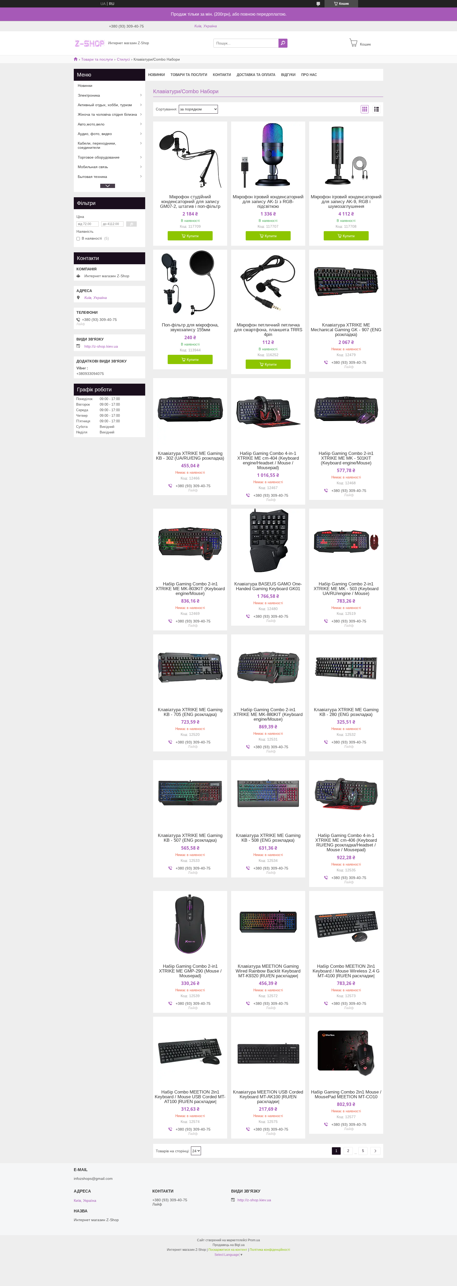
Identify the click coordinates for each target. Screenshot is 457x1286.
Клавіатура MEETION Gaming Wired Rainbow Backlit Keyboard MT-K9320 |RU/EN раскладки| (268, 971)
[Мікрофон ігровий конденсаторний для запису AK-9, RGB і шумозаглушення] (346, 155)
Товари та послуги (97, 59)
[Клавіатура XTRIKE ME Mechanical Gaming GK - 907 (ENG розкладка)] (346, 283)
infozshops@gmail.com (93, 1178)
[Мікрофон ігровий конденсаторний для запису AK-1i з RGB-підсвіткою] (268, 155)
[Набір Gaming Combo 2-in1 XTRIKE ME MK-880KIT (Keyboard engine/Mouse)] (268, 667)
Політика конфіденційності (270, 1250)
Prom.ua (254, 1240)
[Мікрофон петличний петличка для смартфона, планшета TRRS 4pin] (268, 283)
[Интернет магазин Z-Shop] (89, 43)
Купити (193, 236)
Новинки (156, 75)
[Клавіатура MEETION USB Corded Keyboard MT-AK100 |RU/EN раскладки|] (268, 1050)
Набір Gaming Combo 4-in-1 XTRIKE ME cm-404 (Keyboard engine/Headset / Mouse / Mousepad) (268, 460)
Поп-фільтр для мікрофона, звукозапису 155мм (190, 327)
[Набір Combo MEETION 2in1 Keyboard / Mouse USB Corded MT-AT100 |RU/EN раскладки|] (190, 1050)
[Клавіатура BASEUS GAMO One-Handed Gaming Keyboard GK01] (268, 542)
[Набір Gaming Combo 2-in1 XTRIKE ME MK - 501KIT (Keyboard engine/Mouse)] (346, 411)
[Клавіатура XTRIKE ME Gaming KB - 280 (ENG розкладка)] (346, 667)
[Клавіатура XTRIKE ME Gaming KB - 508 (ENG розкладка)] (268, 793)
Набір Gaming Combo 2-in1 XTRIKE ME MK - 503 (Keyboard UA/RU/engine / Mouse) (346, 589)
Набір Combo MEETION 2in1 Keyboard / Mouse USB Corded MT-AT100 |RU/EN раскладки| (190, 1097)
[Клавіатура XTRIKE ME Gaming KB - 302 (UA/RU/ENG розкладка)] (190, 411)
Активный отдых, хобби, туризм (105, 105)
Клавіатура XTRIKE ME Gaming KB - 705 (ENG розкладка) (190, 712)
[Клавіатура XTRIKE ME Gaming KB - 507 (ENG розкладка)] (190, 793)
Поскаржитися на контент (227, 1250)
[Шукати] (282, 43)
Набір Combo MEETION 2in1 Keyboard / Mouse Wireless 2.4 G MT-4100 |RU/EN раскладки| (346, 971)
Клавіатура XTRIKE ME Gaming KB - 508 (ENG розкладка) (268, 838)
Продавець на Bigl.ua (229, 1245)
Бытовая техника (92, 176)
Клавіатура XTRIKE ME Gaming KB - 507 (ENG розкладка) (190, 838)
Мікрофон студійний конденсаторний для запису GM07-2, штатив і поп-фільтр (190, 202)
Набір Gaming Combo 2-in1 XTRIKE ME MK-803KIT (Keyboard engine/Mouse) (190, 589)
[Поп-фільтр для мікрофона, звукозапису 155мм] (190, 283)
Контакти (222, 75)
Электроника (89, 95)
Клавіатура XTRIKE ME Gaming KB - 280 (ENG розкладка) (346, 712)
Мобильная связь (93, 167)
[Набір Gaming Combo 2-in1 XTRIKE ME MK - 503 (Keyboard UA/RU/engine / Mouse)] (346, 542)
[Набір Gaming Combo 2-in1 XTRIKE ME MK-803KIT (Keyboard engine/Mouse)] (190, 542)
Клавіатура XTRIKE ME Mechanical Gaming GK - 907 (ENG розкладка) (346, 330)
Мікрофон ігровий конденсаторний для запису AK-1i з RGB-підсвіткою (268, 202)
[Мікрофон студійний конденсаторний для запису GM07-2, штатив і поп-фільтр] (190, 155)
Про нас (309, 75)
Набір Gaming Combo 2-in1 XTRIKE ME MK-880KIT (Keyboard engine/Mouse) (268, 714)
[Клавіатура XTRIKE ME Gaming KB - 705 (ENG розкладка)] (190, 667)
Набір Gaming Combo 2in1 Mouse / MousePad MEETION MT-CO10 (346, 1094)
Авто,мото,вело (91, 124)
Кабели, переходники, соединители (97, 145)
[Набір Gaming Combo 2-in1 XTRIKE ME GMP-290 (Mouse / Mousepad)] (190, 924)
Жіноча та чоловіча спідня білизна (107, 114)
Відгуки (288, 75)
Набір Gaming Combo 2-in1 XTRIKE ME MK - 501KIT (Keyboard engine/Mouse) (346, 458)
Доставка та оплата (256, 75)
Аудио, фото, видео (95, 134)
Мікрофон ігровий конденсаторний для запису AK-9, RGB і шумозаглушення (346, 202)
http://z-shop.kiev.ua (101, 346)
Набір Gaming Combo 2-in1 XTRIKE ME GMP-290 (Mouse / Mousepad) (190, 971)
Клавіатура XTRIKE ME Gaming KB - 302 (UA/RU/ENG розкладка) (190, 456)
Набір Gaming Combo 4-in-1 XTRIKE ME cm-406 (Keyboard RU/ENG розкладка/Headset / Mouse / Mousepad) (346, 842)
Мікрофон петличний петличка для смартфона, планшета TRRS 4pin (268, 330)
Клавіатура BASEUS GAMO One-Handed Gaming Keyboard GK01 (268, 586)
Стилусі (123, 59)
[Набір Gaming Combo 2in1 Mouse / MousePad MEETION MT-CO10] (346, 1050)
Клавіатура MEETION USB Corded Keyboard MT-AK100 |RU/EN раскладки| (268, 1097)
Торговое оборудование (99, 157)
